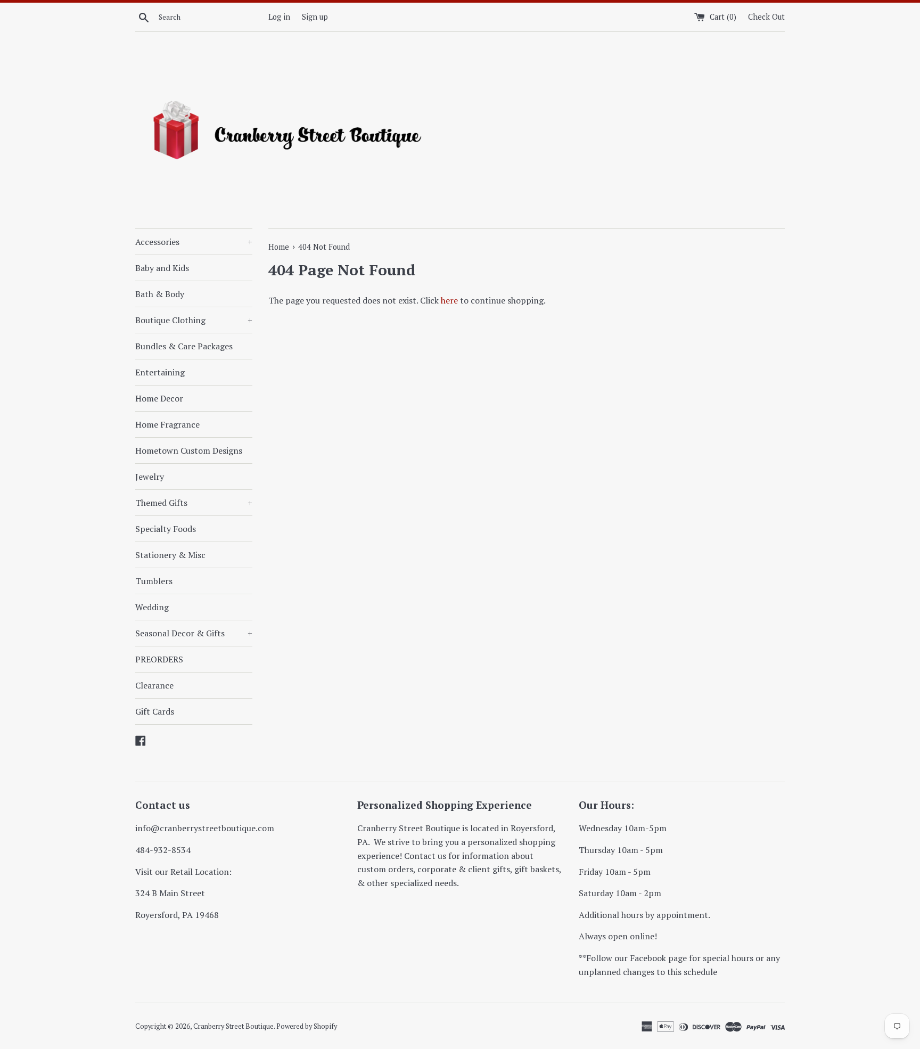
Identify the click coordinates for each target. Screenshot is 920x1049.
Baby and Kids (162, 268)
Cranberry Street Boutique (233, 1026)
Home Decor (159, 398)
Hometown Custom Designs (188, 450)
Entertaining (160, 372)
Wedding (152, 607)
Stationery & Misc (170, 555)
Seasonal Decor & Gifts (193, 633)
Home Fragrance (167, 424)
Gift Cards (154, 711)
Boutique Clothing (193, 320)
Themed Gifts (193, 503)
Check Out (766, 17)
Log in (279, 17)
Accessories (193, 242)
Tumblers (153, 581)
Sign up (315, 17)
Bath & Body (159, 294)
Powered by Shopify (306, 1026)
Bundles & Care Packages (184, 346)
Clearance (154, 685)
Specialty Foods (165, 529)
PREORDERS (159, 659)
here (449, 300)
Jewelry (149, 476)
